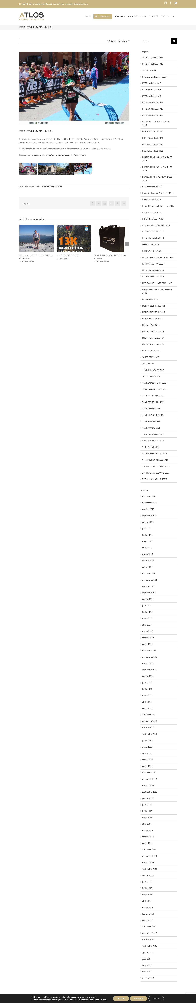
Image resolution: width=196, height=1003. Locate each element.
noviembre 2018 (149, 856)
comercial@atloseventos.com (75, 4)
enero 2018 (147, 920)
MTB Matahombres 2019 (153, 338)
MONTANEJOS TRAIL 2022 (153, 306)
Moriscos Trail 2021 (151, 325)
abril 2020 (147, 753)
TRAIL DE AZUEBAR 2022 (153, 415)
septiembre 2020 (149, 734)
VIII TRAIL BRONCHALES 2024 (155, 460)
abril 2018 (147, 901)
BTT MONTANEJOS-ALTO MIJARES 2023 (156, 123)
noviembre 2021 (149, 657)
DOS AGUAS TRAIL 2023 (152, 151)
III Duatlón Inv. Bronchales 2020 (156, 225)
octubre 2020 (148, 727)
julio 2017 (147, 959)
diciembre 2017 (149, 926)
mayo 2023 (147, 541)
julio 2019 (147, 804)
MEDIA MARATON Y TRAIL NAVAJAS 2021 (157, 291)
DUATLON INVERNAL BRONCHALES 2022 (157, 159)
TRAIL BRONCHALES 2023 (153, 402)
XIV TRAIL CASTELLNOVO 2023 (155, 473)
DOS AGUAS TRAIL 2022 (152, 144)
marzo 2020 (147, 759)
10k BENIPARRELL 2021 (152, 57)
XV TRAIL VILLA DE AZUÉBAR (154, 479)
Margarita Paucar (82, 139)
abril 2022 (147, 625)
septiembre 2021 (149, 669)
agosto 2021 (148, 676)
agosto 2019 (148, 798)
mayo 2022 (147, 618)
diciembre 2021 (149, 650)
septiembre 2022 (149, 592)
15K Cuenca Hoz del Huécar (154, 77)
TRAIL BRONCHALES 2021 (153, 395)
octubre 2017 (148, 939)
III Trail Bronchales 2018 (153, 238)
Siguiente (123, 41)
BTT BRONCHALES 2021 (152, 102)
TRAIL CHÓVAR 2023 (151, 408)
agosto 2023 (148, 522)
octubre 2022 (148, 586)
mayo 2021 (147, 695)
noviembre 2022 (149, 580)
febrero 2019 (148, 836)
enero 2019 (147, 843)
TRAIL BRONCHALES (65, 139)
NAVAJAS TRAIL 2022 (151, 350)
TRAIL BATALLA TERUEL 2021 (155, 383)
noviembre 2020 (149, 721)
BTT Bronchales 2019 (151, 96)
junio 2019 (147, 811)
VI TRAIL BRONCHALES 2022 (154, 453)
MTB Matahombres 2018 (153, 331)
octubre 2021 (148, 663)
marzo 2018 (147, 907)
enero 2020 (147, 766)
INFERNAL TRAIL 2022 (151, 251)
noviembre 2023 (149, 502)
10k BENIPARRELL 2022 (152, 64)
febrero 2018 (148, 914)
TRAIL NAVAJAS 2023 (151, 427)
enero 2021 (147, 708)
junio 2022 (147, 612)
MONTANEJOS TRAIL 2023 (153, 312)
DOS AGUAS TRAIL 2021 (152, 138)
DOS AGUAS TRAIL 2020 (152, 131)
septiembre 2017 (149, 946)
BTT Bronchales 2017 (151, 83)
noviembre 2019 (149, 779)
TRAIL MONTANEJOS (151, 421)
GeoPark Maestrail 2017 (53, 186)
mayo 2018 (147, 894)
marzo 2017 (147, 971)
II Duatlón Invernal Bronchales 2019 (158, 206)
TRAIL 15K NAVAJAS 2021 (153, 370)
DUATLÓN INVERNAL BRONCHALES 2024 (157, 179)
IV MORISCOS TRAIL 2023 (153, 264)
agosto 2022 (148, 599)
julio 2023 (147, 528)
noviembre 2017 (149, 933)
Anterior (112, 41)
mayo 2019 (147, 817)
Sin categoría (148, 363)
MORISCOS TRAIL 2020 (152, 318)
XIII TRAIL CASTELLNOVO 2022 (155, 466)
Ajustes (156, 998)
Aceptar (121, 998)
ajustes (103, 1000)
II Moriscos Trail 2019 (151, 212)
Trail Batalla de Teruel (151, 376)
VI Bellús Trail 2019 (151, 447)
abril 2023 (147, 547)
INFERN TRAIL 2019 (150, 244)
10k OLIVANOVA (149, 70)
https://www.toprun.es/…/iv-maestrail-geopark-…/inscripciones (59, 155)
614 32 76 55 (25, 4)
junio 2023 (147, 535)
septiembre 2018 (149, 869)
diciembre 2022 (149, 573)
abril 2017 (147, 965)
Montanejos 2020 (150, 299)
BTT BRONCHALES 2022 (152, 109)
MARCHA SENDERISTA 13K (30, 255)
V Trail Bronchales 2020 (152, 434)
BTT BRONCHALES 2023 (152, 115)
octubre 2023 (148, 509)
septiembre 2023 (149, 515)
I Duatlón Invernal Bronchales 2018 (158, 193)
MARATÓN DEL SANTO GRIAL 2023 (157, 283)
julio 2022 (147, 605)
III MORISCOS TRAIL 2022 (153, 231)
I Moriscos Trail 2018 (151, 199)
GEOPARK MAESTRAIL (31, 142)
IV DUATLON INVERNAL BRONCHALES (158, 257)
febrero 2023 (148, 560)
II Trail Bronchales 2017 (152, 219)
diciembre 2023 (149, 496)
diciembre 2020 (149, 714)
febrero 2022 (148, 637)
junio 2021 (147, 689)
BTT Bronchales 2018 (151, 89)
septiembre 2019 (149, 792)
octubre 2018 (148, 862)
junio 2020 (147, 740)
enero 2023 (147, 567)
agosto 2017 (148, 952)
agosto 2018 (148, 875)
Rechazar (138, 998)
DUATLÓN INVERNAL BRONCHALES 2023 (157, 169)
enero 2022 (147, 644)
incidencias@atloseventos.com (46, 4)
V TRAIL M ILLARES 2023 (153, 440)
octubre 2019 (148, 785)
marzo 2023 (147, 554)
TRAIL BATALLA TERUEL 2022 (155, 389)
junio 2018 (147, 888)
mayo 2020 (147, 747)
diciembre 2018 (149, 849)
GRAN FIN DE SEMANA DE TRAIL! (108, 255)
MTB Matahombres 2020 (153, 344)
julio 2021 (147, 682)
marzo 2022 (147, 631)
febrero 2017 (148, 978)
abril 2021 (147, 702)
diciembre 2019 (149, 772)
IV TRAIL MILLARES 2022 (153, 276)
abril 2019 (147, 824)
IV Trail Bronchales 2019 (153, 270)
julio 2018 (147, 881)
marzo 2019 (147, 830)
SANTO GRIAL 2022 (150, 357)
